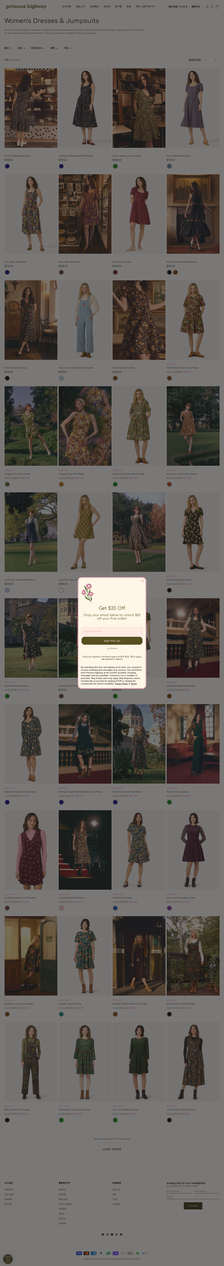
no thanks (112, 648)
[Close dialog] (142, 581)
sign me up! (112, 640)
